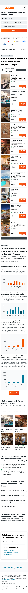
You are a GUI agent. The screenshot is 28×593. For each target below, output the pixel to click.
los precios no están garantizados (8, 579)
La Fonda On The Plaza (17, 140)
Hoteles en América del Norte (7, 566)
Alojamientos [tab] (6, 541)
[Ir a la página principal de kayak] (9, 8)
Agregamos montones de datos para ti (11, 586)
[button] (2, 7)
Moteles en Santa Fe (8, 554)
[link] (14, 393)
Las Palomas (14, 156)
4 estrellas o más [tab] (6, 411)
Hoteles (17, 564)
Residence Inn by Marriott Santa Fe (18, 221)
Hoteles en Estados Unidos (20, 566)
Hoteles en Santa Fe (19, 567)
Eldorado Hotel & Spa (16, 109)
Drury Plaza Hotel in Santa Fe (18, 92)
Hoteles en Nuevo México (8, 567)
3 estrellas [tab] (15, 411)
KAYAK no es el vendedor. (8, 583)
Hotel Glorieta (14, 189)
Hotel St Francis (15, 125)
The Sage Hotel (15, 76)
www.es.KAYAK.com (11, 564)
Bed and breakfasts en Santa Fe (11, 552)
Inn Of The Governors (16, 205)
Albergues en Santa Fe (9, 550)
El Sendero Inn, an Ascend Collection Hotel (18, 172)
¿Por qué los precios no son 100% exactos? (13, 589)
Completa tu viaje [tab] (16, 541)
